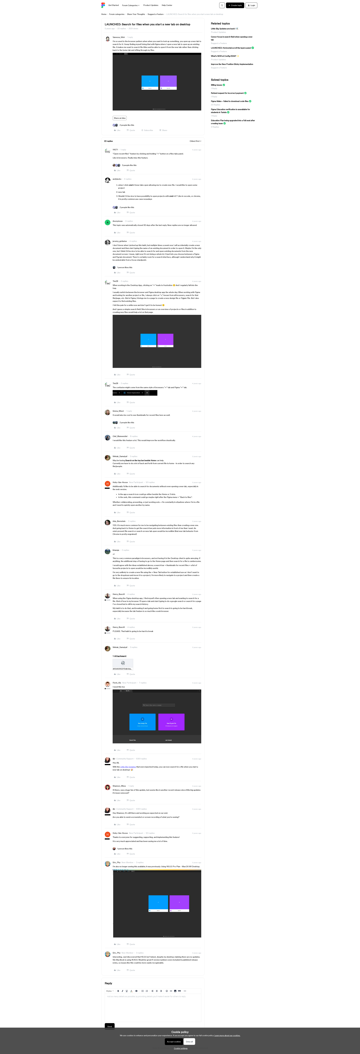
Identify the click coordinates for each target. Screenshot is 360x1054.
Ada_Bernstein (119, 521)
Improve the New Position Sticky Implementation (232, 64)
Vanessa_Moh (119, 37)
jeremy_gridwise (120, 241)
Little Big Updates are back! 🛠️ (224, 29)
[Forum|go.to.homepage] (103, 5)
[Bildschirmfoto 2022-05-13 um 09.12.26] (157, 367)
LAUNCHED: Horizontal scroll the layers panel (231, 48)
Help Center (167, 5)
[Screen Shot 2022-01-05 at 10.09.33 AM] (157, 110)
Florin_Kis (117, 683)
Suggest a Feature (156, 14)
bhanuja (116, 550)
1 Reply (214, 88)
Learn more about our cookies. (227, 1035)
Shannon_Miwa (119, 786)
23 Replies (215, 105)
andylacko (117, 179)
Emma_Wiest (118, 411)
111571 (115, 150)
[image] (157, 743)
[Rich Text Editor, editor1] (153, 1008)
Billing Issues (216, 85)
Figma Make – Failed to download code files (229, 101)
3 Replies (215, 127)
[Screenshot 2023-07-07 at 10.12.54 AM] (157, 937)
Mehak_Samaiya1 (120, 456)
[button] (235, 5)
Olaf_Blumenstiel (120, 436)
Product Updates (150, 5)
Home (103, 14)
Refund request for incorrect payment (227, 93)
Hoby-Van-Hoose (120, 482)
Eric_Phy (116, 862)
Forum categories (116, 14)
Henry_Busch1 (119, 594)
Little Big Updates (128, 767)
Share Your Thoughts (136, 14)
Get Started (113, 5)
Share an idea (119, 118)
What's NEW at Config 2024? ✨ (225, 56)
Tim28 (115, 281)
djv (114, 759)
